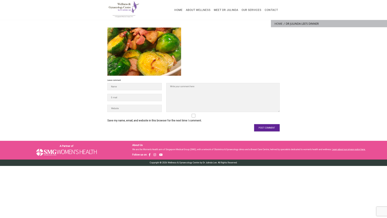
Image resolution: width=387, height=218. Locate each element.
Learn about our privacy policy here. (349, 149)
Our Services (251, 10)
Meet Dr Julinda (226, 10)
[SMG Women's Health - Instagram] (155, 154)
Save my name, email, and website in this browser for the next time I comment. (154, 120)
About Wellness (198, 10)
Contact (271, 10)
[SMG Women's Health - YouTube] (161, 154)
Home (178, 10)
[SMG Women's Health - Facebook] (149, 154)
